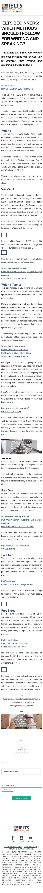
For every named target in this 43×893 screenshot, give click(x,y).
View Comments (21, 798)
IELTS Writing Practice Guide (13, 278)
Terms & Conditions (13, 847)
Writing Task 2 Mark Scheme (13, 346)
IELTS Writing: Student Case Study (16, 353)
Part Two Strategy (8, 581)
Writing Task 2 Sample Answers (14, 356)
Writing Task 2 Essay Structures (14, 350)
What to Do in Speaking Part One (15, 516)
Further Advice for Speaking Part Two (17, 585)
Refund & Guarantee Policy (21, 849)
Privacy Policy (30, 847)
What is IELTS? (7, 85)
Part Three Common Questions (14, 643)
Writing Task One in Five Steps (14, 268)
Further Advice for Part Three (13, 647)
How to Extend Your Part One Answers (17, 527)
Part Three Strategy (9, 640)
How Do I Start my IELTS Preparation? (17, 89)
